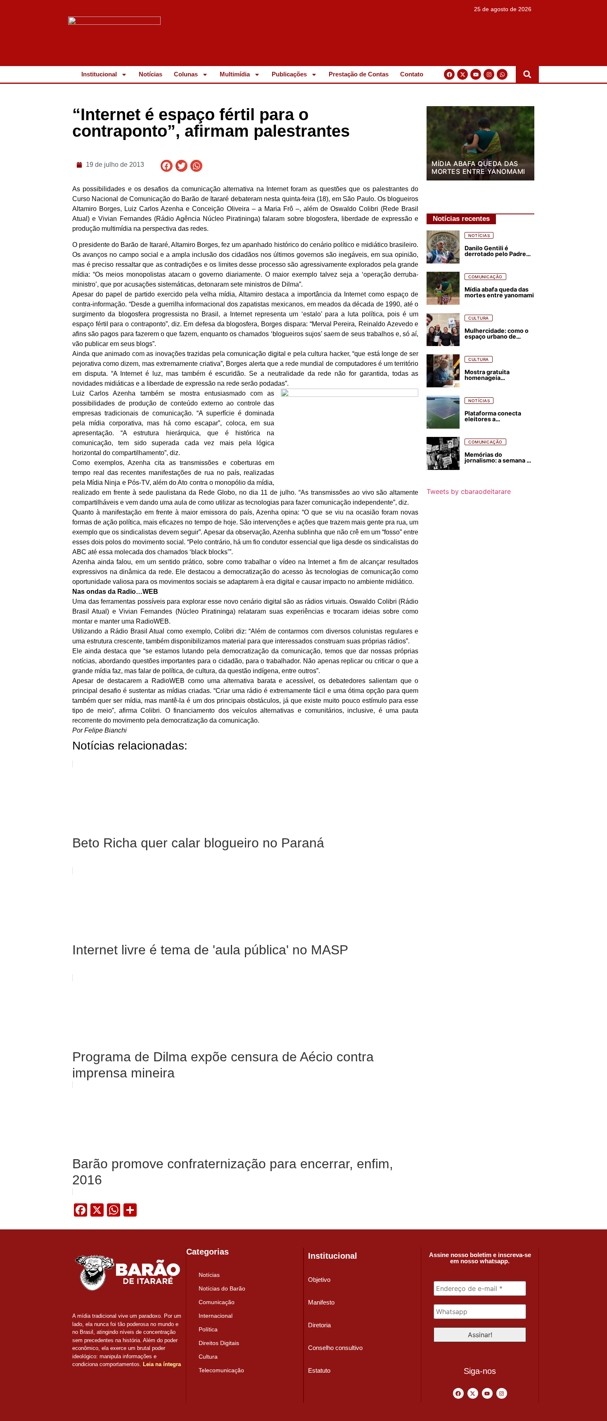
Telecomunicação (221, 1370)
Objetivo (319, 1279)
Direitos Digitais (219, 1343)
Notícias (150, 74)
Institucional (99, 74)
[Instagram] (489, 74)
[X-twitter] (462, 74)
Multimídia (235, 74)
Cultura (208, 1356)
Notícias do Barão (222, 1288)
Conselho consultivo (335, 1347)
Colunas (186, 74)
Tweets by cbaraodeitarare (469, 491)
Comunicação (217, 1302)
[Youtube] (475, 74)
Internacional (215, 1315)
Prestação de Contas (359, 74)
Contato (411, 74)
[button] (527, 74)
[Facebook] (449, 74)
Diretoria (319, 1324)
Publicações (289, 74)
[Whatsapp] (502, 74)
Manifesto (321, 1302)
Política (208, 1329)
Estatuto (319, 1370)
